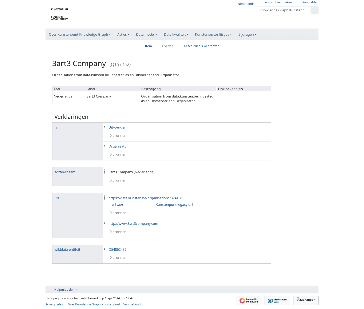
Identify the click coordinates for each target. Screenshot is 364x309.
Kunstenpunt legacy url (174, 204)
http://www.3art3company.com (133, 223)
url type (117, 204)
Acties (122, 34)
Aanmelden (310, 2)
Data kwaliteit (175, 34)
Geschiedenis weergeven (201, 46)
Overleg (167, 46)
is (56, 127)
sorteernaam (65, 172)
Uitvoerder (117, 127)
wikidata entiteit (67, 249)
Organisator (118, 146)
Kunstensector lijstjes (212, 34)
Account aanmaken (278, 2)
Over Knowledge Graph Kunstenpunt (94, 304)
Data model (145, 34)
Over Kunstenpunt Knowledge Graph (78, 34)
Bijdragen (246, 34)
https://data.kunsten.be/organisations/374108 (145, 198)
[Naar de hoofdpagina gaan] (60, 14)
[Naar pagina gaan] (314, 10)
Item (148, 46)
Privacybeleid (55, 304)
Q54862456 (117, 249)
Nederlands (246, 4)
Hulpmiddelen (64, 289)
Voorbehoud (132, 304)
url (57, 198)
